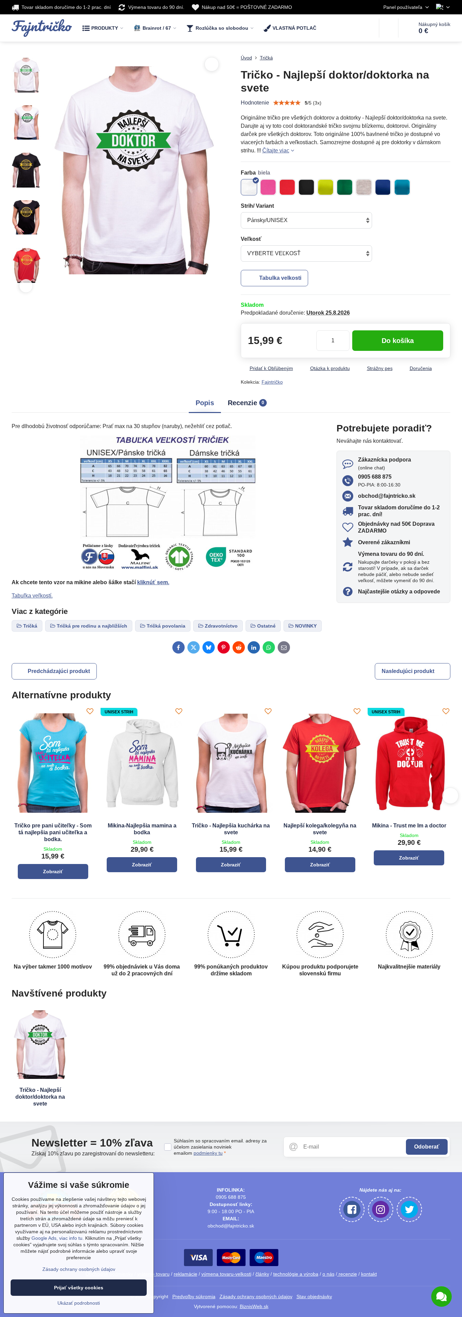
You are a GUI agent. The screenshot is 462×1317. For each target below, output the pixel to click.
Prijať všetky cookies (78, 1287)
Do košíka (398, 340)
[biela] (249, 187)
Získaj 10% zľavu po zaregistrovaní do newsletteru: (93, 1153)
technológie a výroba (295, 1274)
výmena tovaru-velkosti (226, 1274)
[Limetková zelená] (325, 187)
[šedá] (364, 187)
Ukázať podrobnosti (78, 1303)
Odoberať (426, 1147)
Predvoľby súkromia (193, 1296)
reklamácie (185, 1274)
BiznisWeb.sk (254, 1306)
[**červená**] (287, 187)
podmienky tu (208, 1153)
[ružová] (268, 187)
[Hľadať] (388, 28)
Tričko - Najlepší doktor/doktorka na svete (40, 1097)
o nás (328, 1274)
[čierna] (306, 187)
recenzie (347, 1274)
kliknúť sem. (153, 582)
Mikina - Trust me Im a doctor (409, 825)
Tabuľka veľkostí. (32, 596)
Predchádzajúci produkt (59, 671)
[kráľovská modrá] (383, 187)
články (262, 1274)
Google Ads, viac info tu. (57, 1238)
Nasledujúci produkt (408, 671)
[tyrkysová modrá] (402, 187)
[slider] (287, 103)
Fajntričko (272, 382)
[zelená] (344, 187)
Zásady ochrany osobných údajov (256, 1296)
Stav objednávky (314, 1296)
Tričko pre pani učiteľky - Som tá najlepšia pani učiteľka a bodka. (53, 832)
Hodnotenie (255, 103)
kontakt (369, 1274)
